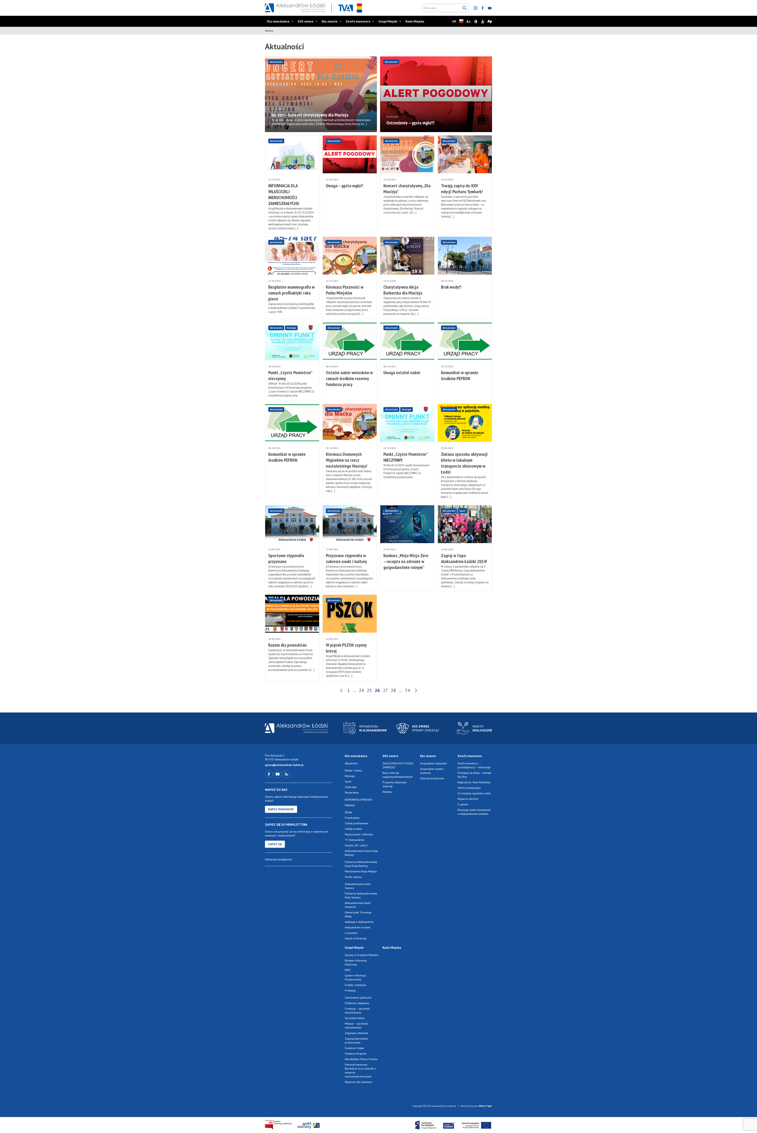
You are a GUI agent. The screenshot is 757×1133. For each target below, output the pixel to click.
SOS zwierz (305, 21)
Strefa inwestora (358, 21)
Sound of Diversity (356, 938)
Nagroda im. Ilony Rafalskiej (474, 782)
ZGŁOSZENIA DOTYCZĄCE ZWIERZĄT (397, 765)
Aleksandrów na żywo (357, 927)
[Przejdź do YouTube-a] (278, 774)
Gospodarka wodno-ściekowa (432, 771)
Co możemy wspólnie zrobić (474, 793)
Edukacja (350, 805)
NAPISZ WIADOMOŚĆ (281, 809)
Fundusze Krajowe (355, 1053)
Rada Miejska (415, 21)
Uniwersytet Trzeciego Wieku (358, 914)
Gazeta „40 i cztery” (356, 845)
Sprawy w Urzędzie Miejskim (361, 955)
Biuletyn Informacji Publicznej (356, 962)
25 (369, 690)
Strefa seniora (353, 877)
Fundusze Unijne (354, 1048)
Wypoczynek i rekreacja (359, 834)
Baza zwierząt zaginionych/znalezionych (397, 775)
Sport (462, 510)
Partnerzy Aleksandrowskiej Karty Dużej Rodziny (361, 864)
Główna (269, 30)
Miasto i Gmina (353, 770)
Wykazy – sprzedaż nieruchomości (356, 1025)
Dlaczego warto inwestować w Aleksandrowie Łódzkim (474, 812)
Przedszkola (352, 818)
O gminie (463, 804)
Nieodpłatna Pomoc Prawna (361, 1059)
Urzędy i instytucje (355, 985)
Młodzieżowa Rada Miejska (361, 871)
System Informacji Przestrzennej (355, 977)
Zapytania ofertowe (356, 1033)
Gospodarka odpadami (433, 763)
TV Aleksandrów (354, 840)
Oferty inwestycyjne (470, 788)
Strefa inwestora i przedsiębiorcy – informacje (474, 765)
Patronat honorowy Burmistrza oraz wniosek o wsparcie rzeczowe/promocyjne (360, 1070)
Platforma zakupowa (357, 1003)
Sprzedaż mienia (355, 1018)
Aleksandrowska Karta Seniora (358, 886)
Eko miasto (329, 21)
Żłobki (348, 812)
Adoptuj (387, 792)
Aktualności (276, 61)
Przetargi (350, 990)
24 (361, 690)
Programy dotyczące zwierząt (394, 784)
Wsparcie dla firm (468, 799)
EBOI (348, 970)
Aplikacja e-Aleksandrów (359, 922)
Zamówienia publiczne (358, 997)
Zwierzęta (351, 787)
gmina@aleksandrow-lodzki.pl (284, 765)
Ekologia (291, 327)
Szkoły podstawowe (356, 823)
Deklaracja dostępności (278, 859)
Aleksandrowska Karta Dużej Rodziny (361, 853)
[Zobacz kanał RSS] (286, 774)
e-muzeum (351, 933)
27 (385, 690)
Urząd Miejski (387, 21)
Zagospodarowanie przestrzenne (356, 1040)
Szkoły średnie (353, 829)
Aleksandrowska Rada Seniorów (357, 905)
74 (407, 690)
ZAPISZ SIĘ (275, 844)
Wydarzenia (352, 792)
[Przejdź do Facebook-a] (269, 774)
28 (393, 690)
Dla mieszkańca (278, 21)
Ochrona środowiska (432, 778)
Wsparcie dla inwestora (358, 1082)
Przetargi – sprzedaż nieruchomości (357, 1010)
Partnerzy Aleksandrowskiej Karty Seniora (361, 895)
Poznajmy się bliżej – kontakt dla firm (474, 775)
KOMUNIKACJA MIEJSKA (358, 799)
